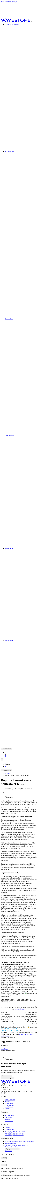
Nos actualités (9, 1115)
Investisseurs (9, 1107)
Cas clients (8, 1117)
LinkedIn (14, 1133)
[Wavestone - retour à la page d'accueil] (16, 21)
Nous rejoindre (9, 1105)
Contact (7, 1127)
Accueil (7, 773)
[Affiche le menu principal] (31, 21)
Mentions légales (10, 1143)
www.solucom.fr (20, 1009)
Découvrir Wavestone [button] (12, 24)
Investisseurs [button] (9, 548)
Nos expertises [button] (9, 151)
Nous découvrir (10, 1100)
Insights (7, 1119)
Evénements (9, 1121)
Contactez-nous (6, 749)
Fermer (4, 1158)
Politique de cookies (11, 1147)
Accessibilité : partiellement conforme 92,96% (19, 1141)
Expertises (8, 1101)
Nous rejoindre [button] (9, 435)
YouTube (14, 1135)
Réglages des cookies (12, 1149)
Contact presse (9, 1129)
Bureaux (8, 1109)
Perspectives (9, 1103)
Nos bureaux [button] (9, 641)
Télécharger (4, 1049)
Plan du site (8, 1151)
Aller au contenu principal (9, 1)
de (5, 756)
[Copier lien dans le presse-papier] (5, 796)
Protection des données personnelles (16, 1145)
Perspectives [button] (9, 319)
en (5, 752)
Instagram (15, 1131)
